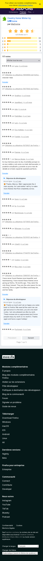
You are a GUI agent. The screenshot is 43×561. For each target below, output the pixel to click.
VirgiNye (18, 96)
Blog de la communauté (13, 394)
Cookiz (17, 260)
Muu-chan (18, 267)
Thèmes (23, 12)
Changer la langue (9, 546)
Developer (7, 489)
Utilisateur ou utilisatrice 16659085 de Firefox (22, 75)
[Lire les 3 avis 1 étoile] (22, 50)
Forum (5, 398)
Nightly (5, 454)
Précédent (12, 338)
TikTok (5, 509)
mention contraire (12, 532)
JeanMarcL (19, 102)
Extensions (13, 12)
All (3, 442)
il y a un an (22, 109)
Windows (6, 422)
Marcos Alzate (20, 159)
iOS (3, 430)
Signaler (5, 82)
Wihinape (18, 228)
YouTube (6, 504)
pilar (16, 109)
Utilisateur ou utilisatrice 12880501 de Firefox (21, 275)
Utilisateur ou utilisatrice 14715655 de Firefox (21, 222)
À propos (6, 371)
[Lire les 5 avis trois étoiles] (22, 44)
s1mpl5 (17, 244)
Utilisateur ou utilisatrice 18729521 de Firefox (21, 145)
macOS (5, 426)
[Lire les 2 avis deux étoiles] (22, 47)
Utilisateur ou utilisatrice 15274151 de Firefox (21, 237)
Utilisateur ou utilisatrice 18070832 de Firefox (21, 89)
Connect (6, 481)
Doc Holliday (19, 130)
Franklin (17, 137)
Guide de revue (9, 406)
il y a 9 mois (26, 96)
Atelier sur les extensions (13, 382)
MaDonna (15, 24)
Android (5, 434)
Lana (16, 66)
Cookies (19, 525)
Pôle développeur (10, 386)
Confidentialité (7, 525)
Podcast (6, 517)
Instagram (6, 500)
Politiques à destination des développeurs (21, 390)
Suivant (31, 338)
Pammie (17, 152)
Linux (4, 438)
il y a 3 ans (28, 213)
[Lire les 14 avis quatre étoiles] (22, 41)
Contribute (7, 485)
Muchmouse (19, 213)
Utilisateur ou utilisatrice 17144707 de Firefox (21, 253)
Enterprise (6, 469)
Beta (4, 458)
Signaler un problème (11, 402)
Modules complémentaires (15, 367)
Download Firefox (10, 418)
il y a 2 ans (26, 116)
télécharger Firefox (25, 5)
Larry (16, 123)
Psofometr (18, 329)
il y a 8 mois (23, 66)
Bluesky (5, 513)
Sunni (17, 199)
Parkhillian (18, 116)
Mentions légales (8, 528)
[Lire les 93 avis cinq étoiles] (22, 38)
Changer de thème (9, 550)
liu (15, 206)
